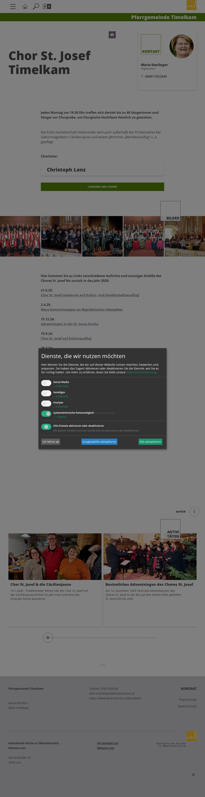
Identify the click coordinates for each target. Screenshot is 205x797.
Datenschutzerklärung (141, 372)
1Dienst (59, 417)
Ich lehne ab (50, 442)
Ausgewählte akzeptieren (99, 442)
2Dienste (60, 386)
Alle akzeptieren (150, 442)
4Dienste (60, 396)
